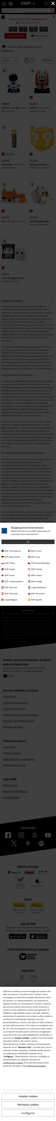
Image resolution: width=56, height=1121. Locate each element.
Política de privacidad (36, 1066)
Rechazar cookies (28, 1104)
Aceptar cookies (28, 1096)
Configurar (28, 1113)
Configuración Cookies (13, 1062)
